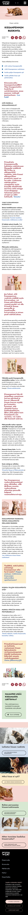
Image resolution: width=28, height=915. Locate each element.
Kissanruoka (6, 860)
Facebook (12, 37)
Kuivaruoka (5, 864)
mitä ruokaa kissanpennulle (13, 66)
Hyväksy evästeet (14, 901)
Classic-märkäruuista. (14, 388)
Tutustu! (17, 196)
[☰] (25, 3)
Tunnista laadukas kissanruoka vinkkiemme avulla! (12, 219)
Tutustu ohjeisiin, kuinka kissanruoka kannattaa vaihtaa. (14, 635)
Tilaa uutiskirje (14, 715)
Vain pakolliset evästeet (14, 906)
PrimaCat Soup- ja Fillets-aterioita (13, 470)
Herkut (4, 873)
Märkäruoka (6, 868)
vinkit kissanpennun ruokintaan (14, 69)
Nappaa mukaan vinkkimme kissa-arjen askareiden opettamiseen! (13, 575)
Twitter (16, 37)
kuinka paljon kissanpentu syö (14, 72)
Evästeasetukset (14, 910)
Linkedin (20, 37)
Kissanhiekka (6, 877)
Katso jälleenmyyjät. (13, 660)
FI (15, 3)
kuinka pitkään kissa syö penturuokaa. (12, 77)
